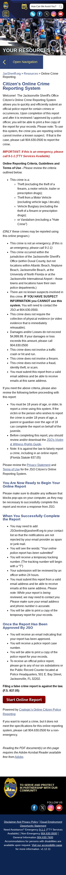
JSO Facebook (39, 14)
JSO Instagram (53, 14)
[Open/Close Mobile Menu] (6, 14)
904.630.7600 (45, 837)
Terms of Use (11, 469)
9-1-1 (42, 829)
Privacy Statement (38, 464)
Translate (32, 14)
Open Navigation (25, 62)
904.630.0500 (49, 833)
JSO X (42, 807)
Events (24, 7)
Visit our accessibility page (47, 845)
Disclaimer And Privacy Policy (21, 821)
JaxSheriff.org (12, 73)
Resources (31, 73)
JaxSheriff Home (10, 787)
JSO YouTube (60, 14)
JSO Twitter (46, 14)
